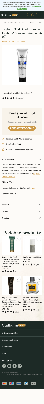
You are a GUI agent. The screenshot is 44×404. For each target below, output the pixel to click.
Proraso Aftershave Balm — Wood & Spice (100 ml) (31, 300)
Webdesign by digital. (33, 374)
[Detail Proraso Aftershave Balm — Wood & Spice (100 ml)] (32, 285)
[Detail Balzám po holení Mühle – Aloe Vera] (32, 245)
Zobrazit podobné (22, 128)
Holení (23, 22)
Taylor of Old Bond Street (14, 41)
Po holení (32, 22)
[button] (21, 87)
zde (33, 188)
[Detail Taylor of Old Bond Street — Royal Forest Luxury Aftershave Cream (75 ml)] (11, 245)
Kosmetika (13, 22)
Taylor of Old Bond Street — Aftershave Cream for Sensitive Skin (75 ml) (11, 301)
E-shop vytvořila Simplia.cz (15, 374)
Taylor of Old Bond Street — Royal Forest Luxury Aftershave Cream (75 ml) (10, 260)
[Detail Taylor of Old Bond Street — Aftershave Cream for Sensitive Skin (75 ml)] (11, 285)
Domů (4, 22)
